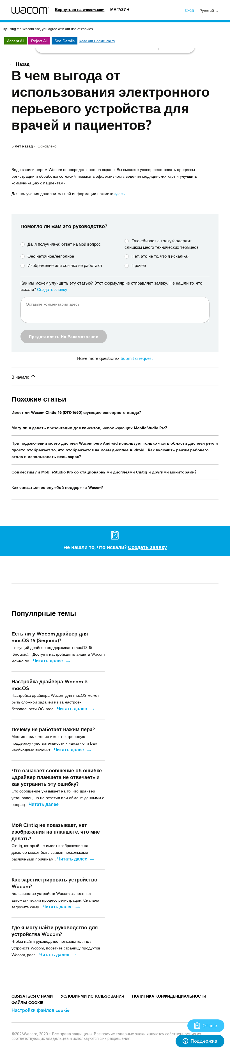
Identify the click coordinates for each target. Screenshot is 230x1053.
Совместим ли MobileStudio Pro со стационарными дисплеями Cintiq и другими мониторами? (104, 472)
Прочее (139, 265)
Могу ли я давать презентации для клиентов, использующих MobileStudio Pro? (89, 427)
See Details (64, 41)
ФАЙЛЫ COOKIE (27, 1002)
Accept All (15, 41)
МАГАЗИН (119, 9)
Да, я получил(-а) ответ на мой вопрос (64, 244)
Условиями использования (92, 996)
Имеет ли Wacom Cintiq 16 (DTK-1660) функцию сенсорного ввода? (76, 412)
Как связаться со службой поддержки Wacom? (57, 487)
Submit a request (137, 358)
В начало (21, 377)
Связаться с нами (32, 996)
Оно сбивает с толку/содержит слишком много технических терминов (162, 244)
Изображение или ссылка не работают (64, 265)
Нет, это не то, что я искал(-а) (160, 256)
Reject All (39, 41)
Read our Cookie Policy (97, 41)
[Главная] (30, 10)
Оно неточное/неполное (50, 256)
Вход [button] (189, 10)
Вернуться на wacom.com (79, 9)
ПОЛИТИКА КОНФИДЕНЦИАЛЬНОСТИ (169, 996)
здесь (119, 193)
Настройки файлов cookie (41, 1010)
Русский (207, 10)
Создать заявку (52, 289)
